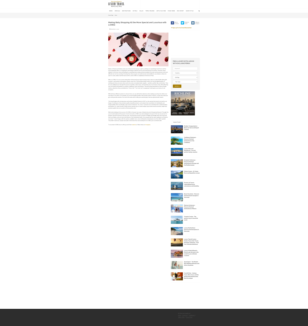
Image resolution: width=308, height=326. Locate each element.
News (116, 15)
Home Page (110, 15)
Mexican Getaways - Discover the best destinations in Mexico (190, 207)
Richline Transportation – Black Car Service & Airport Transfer (191, 127)
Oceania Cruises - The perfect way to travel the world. (191, 218)
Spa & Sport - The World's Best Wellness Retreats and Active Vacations (191, 263)
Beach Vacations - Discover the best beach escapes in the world (191, 195)
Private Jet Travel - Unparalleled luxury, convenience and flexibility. (191, 184)
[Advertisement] (170, 4)
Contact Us (184, 315)
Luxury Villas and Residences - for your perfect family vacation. (190, 150)
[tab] (177, 122)
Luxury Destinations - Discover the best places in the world (191, 229)
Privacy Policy (189, 317)
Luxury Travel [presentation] (176, 122)
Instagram (147, 124)
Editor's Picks (181, 317)
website (134, 124)
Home (179, 315)
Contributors (192, 315)
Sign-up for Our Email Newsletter (182, 27)
